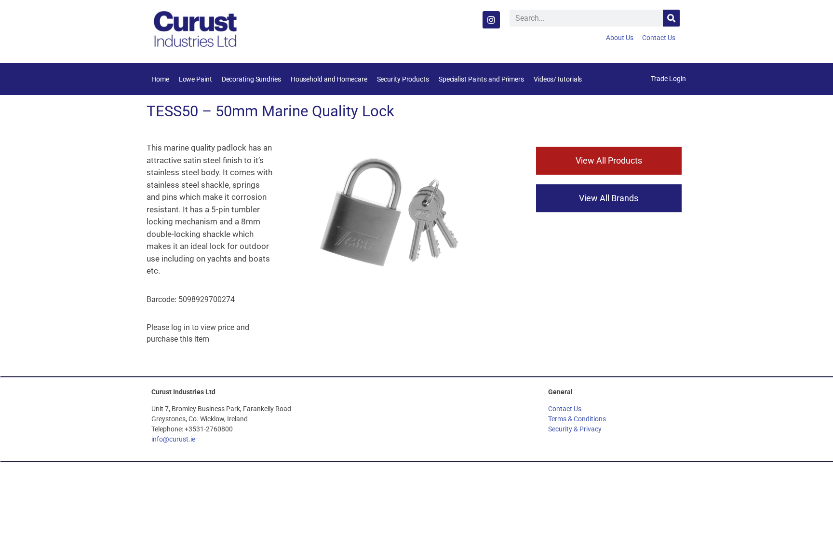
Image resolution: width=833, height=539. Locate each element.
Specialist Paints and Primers (481, 79)
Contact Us (658, 37)
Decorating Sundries (251, 79)
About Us (619, 37)
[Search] (671, 18)
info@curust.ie (173, 439)
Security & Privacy (575, 429)
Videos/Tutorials (558, 79)
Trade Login (668, 79)
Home (160, 79)
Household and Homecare (329, 79)
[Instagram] (491, 19)
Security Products (403, 79)
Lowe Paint (195, 79)
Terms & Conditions (577, 419)
